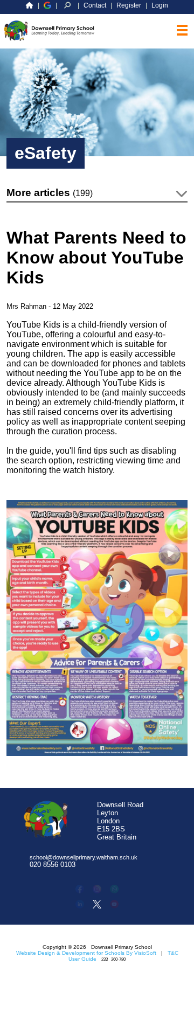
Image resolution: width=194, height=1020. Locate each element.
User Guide (82, 959)
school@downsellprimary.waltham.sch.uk (83, 857)
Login (159, 5)
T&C (173, 953)
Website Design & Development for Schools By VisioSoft (86, 953)
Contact (95, 5)
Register (128, 5)
